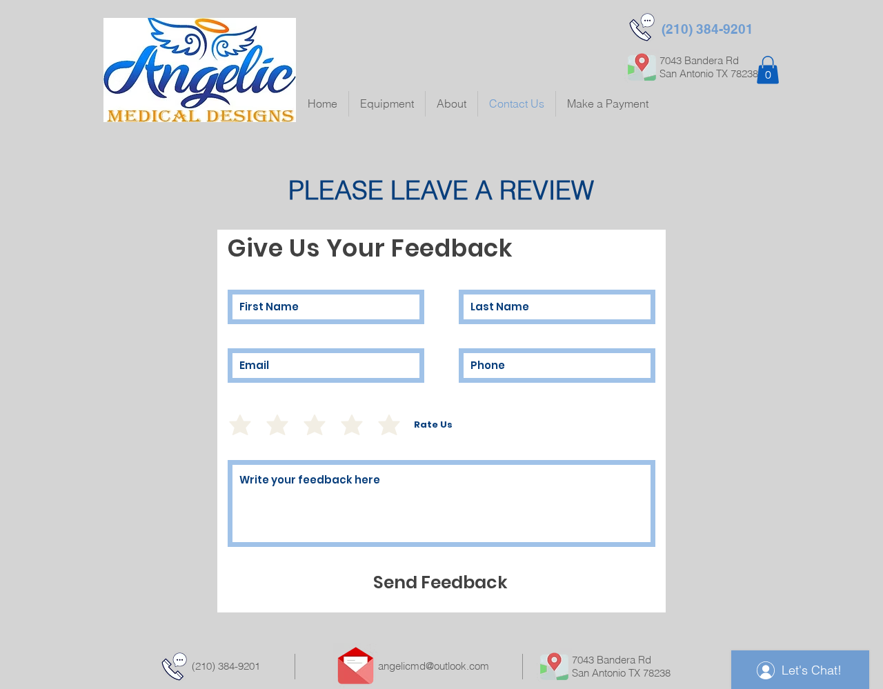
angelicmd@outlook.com (433, 665)
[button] (768, 70)
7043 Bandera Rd (611, 659)
